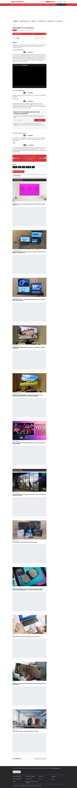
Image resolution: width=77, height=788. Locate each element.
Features (14, 30)
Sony (20, 167)
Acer (33, 167)
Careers (14, 781)
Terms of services (27, 123)
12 (35, 158)
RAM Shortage (41, 21)
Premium (59, 4)
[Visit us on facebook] (46, 1)
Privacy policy (41, 776)
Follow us (38, 38)
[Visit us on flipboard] (53, 1)
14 (29, 159)
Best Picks (16, 4)
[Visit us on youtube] (51, 1)
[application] (29, 76)
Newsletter (44, 38)
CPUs (20, 4)
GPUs (23, 4)
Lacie (23, 167)
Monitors (14, 24)
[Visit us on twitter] (48, 1)
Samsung (15, 167)
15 (31, 159)
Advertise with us (29, 778)
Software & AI (47, 4)
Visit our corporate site (55, 768)
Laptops (37, 4)
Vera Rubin (59, 21)
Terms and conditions (17, 776)
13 (27, 159)
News (34, 4)
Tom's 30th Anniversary (24, 21)
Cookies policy (54, 776)
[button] (64, 1)
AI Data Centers (51, 21)
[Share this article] (14, 38)
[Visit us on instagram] (50, 1)
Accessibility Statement (17, 778)
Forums (63, 4)
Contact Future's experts (30, 776)
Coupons (53, 4)
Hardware (28, 167)
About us (40, 778)
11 (32, 158)
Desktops (42, 4)
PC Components (28, 4)
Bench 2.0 (34, 21)
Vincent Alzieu (21, 30)
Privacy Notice (16, 124)
